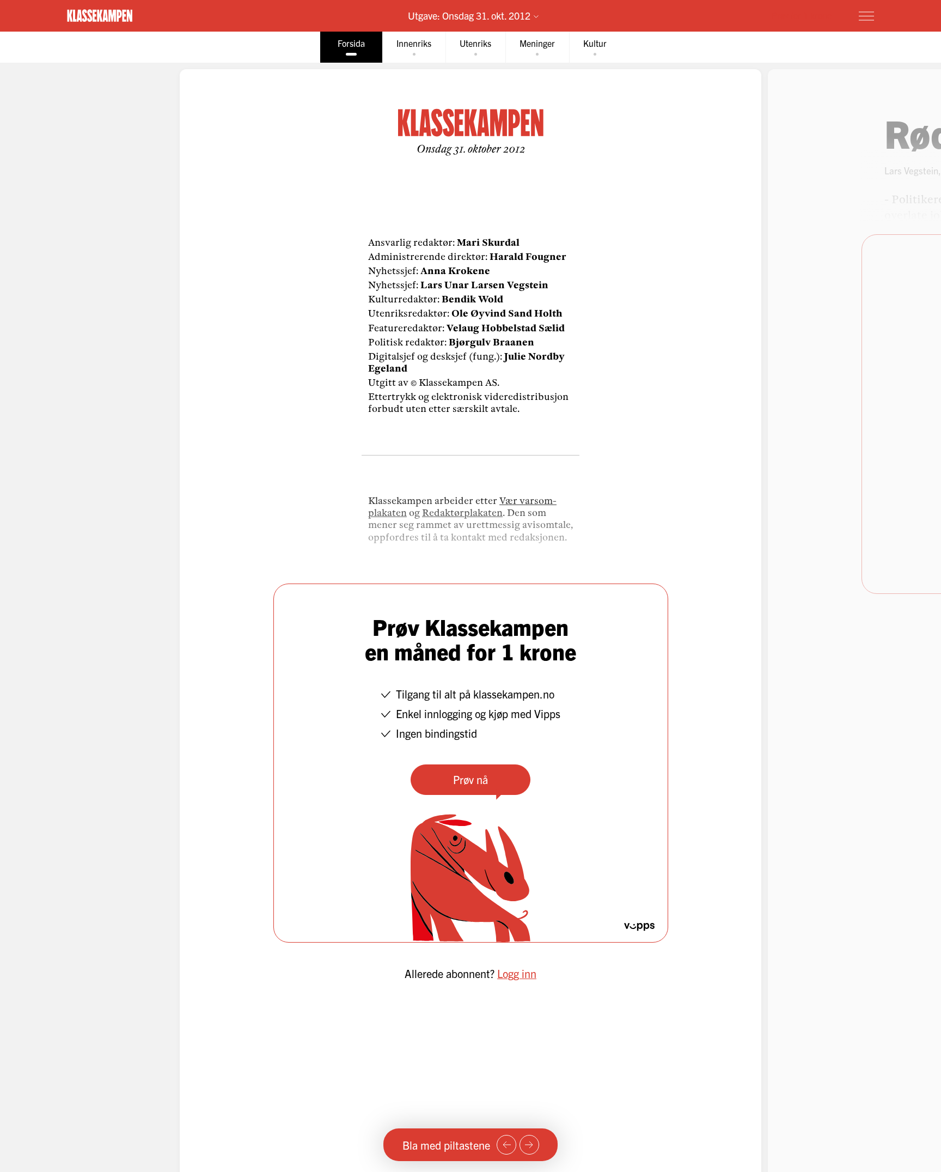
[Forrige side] (506, 1145)
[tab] (351, 47)
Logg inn (516, 973)
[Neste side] (529, 1145)
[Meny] (866, 16)
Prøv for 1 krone (802, 15)
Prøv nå (470, 779)
